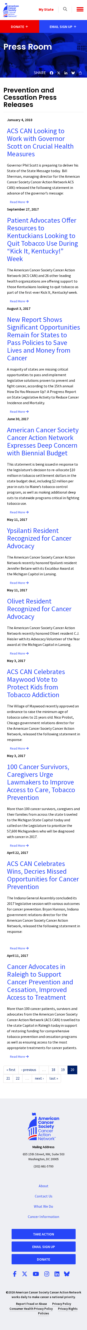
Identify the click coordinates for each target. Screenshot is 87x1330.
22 (17, 1078)
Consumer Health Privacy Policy (31, 1309)
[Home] (11, 10)
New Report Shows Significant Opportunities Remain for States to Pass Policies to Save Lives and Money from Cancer (43, 339)
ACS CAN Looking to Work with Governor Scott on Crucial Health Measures (40, 142)
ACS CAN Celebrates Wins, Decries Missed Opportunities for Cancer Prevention (43, 875)
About (43, 1186)
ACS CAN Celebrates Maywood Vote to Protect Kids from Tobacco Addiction (36, 683)
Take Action (43, 1234)
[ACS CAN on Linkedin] (57, 1274)
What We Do (43, 1206)
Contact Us (43, 1196)
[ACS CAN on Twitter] (24, 1274)
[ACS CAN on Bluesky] (67, 1274)
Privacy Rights (67, 1309)
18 (53, 1069)
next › (39, 1078)
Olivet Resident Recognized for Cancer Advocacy (39, 609)
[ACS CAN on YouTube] (36, 1274)
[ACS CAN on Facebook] (14, 1274)
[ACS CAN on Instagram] (46, 1274)
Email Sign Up (43, 1246)
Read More (18, 202)
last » (53, 1078)
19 (63, 1069)
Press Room (27, 47)
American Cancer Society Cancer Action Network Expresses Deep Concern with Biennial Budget (43, 442)
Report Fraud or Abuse (31, 1304)
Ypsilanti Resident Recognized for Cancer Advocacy (39, 538)
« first (11, 1069)
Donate (43, 1259)
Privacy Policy (61, 1304)
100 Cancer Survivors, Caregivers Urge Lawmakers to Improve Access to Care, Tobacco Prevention (41, 782)
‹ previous (28, 1069)
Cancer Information (43, 1216)
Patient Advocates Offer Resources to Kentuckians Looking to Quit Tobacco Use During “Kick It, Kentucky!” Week (42, 239)
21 (8, 1078)
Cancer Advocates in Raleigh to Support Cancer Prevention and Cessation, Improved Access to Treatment (40, 982)
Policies (43, 1313)
